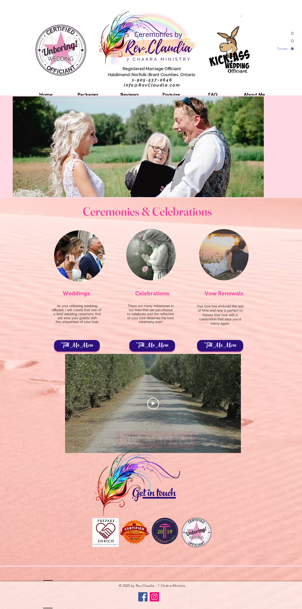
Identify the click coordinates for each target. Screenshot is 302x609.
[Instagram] (154, 596)
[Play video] (153, 403)
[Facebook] (142, 596)
